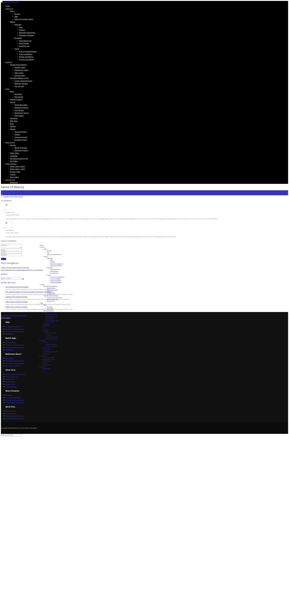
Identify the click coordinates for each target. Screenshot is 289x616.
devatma (6, 196)
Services (12, 102)
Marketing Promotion (21, 108)
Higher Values (14, 153)
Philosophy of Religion (26, 35)
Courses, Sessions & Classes (23, 81)
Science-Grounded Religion (28, 51)
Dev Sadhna (14, 161)
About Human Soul (25, 41)
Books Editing (19, 116)
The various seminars (12, 366)
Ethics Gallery (19, 73)
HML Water (13, 121)
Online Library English (17, 166)
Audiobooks (14, 118)
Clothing (17, 134)
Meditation (10, 142)
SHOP (7, 89)
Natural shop (9, 334)
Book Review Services (21, 113)
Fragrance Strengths (20, 137)
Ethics (21, 27)
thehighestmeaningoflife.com (15, 374)
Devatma (17, 14)
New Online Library (16, 196)
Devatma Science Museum (18, 65)
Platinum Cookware (16, 99)
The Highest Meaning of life (14, 331)
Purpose (8, 62)
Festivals (12, 174)
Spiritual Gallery (19, 75)
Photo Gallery (14, 177)
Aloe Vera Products (20, 132)
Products (12, 129)
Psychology (18, 38)
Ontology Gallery (20, 67)
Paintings (13, 126)
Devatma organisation (13, 326)
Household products (20, 140)
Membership (14, 182)
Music (12, 124)
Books (12, 91)
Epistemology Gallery (21, 70)
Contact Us (10, 180)
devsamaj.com (10, 382)
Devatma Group (10, 387)
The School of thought (12, 397)
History (12, 11)
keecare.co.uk (10, 384)
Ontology (22, 30)
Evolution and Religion (26, 59)
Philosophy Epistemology (27, 33)
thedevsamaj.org (11, 377)
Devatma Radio (10, 342)
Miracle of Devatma (20, 148)
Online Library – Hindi (17, 169)
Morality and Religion (26, 57)
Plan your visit (19, 86)
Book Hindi (18, 94)
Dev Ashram (9, 358)
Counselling (13, 156)
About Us (9, 9)
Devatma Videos (11, 413)
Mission (12, 22)
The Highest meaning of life (19, 158)
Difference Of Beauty (21, 150)
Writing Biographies (20, 105)
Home (7, 6)
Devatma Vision (15, 172)
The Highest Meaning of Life (19, 78)
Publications (11, 164)
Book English (18, 97)
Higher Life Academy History (24, 19)
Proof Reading (19, 110)
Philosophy (18, 25)
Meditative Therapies (21, 83)
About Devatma (24, 43)
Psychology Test (24, 46)
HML (16, 17)
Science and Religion (25, 54)
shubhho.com (10, 379)
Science (16, 49)
